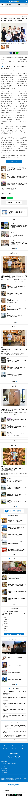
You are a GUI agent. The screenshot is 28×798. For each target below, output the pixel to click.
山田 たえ (6, 630)
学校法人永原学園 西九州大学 (9, 189)
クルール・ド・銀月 (6, 193)
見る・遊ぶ (11, 4)
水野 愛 (5, 621)
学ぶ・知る (25, 4)
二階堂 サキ (6, 619)
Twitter (12, 756)
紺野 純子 (6, 623)
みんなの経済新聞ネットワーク (14, 785)
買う (15, 4)
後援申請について (5, 770)
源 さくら (6, 617)
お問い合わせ (4, 766)
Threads (19, 756)
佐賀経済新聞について (6, 761)
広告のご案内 (4, 768)
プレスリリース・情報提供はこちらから (9, 763)
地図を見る (14, 161)
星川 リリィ (6, 628)
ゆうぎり (6, 626)
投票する (9, 634)
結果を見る (19, 634)
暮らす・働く (20, 4)
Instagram (15, 756)
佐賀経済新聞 (13, 2)
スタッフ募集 (4, 772)
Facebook (8, 756)
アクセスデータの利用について (7, 765)
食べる (7, 4)
